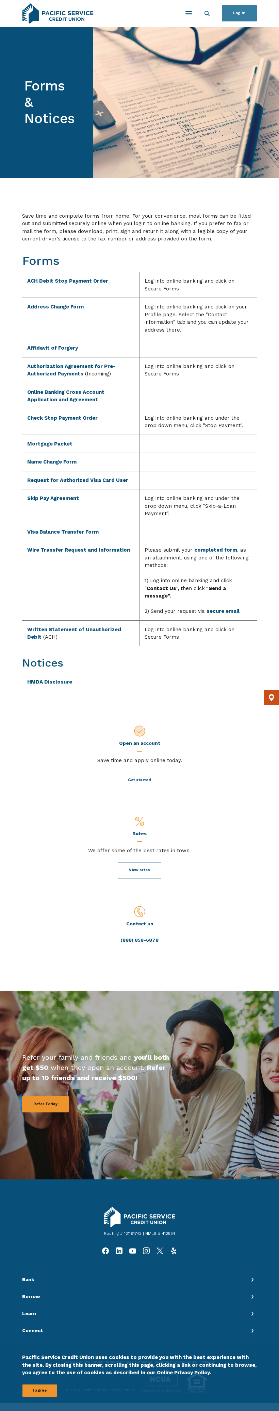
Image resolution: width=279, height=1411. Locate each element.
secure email (223, 611)
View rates (139, 870)
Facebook (105, 1250)
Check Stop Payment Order (62, 418)
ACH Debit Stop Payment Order (67, 281)
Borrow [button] (31, 1296)
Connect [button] (32, 1330)
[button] (271, 697)
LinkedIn (119, 1250)
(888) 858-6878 (139, 940)
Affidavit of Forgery (52, 348)
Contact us (139, 923)
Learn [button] (29, 1313)
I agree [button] (40, 1390)
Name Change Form (52, 462)
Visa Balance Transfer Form (63, 532)
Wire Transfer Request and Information (78, 550)
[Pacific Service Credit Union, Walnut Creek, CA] (58, 13)
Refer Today (45, 1104)
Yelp (173, 1250)
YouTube (132, 1250)
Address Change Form (55, 307)
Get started (139, 780)
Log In (239, 13)
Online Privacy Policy (183, 1373)
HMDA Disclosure (49, 682)
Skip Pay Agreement (53, 498)
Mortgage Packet (49, 444)
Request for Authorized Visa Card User (77, 480)
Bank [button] (28, 1279)
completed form (215, 550)
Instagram (146, 1250)
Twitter (160, 1250)
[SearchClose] (207, 13)
